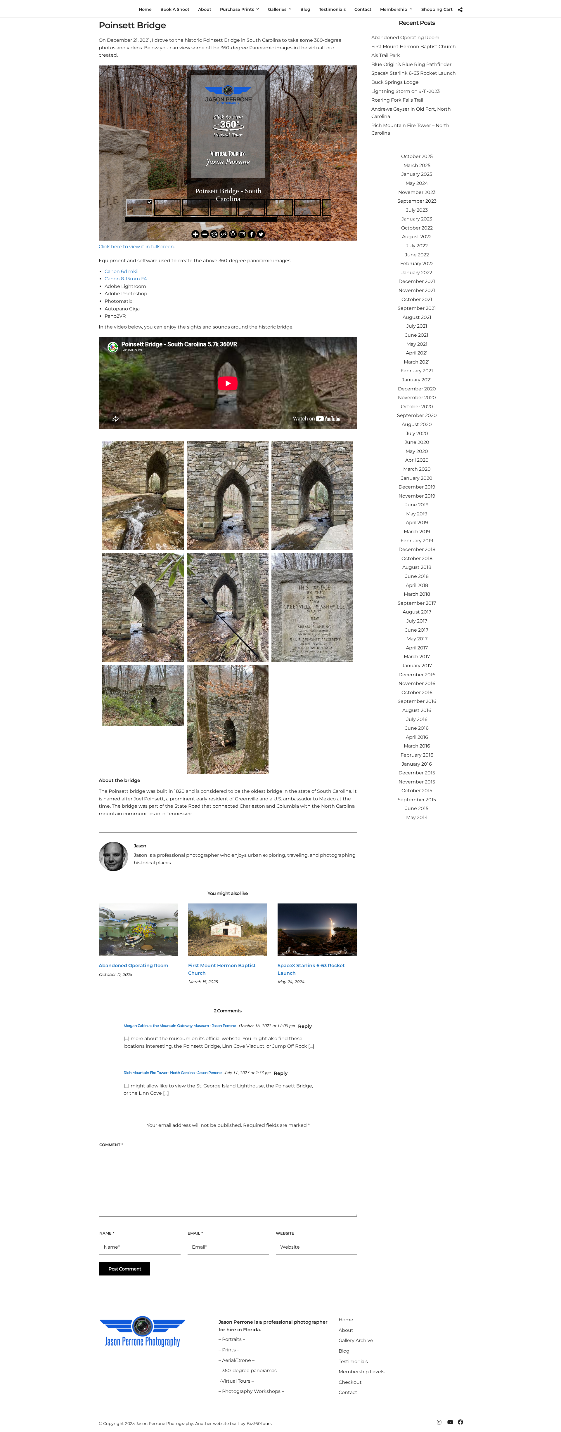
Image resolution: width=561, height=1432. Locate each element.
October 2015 (416, 790)
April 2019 (417, 522)
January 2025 (416, 174)
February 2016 (417, 755)
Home (346, 1319)
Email (195, 1233)
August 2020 (417, 424)
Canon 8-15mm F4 (126, 278)
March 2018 (417, 594)
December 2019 (417, 487)
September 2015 (417, 799)
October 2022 (417, 228)
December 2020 (417, 389)
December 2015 (417, 773)
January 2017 (417, 665)
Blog (344, 1351)
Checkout (350, 1382)
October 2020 (417, 406)
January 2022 (416, 272)
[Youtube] (449, 1422)
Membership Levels (362, 1371)
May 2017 (416, 639)
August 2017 (417, 612)
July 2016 (416, 719)
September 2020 (417, 415)
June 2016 (417, 728)
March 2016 (417, 746)
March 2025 (417, 165)
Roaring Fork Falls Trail (397, 100)
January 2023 (416, 219)
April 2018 (417, 585)
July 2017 (416, 621)
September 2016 (417, 701)
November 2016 (417, 683)
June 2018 (417, 576)
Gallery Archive (356, 1340)
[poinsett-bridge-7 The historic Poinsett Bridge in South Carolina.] (312, 495)
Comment (111, 1144)
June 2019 (417, 505)
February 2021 (417, 370)
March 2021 (417, 362)
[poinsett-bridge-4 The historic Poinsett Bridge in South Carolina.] (228, 495)
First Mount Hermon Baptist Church (413, 46)
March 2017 (417, 656)
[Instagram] (439, 1422)
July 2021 (416, 326)
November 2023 (417, 192)
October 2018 (416, 558)
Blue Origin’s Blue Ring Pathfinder (411, 64)
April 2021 (417, 353)
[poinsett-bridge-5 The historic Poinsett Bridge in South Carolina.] (143, 607)
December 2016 (417, 674)
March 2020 (417, 469)
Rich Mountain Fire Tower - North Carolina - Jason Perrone (172, 1072)
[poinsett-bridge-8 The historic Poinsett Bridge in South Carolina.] (312, 607)
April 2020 (417, 460)
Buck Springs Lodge (395, 82)
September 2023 (417, 201)
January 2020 (416, 478)
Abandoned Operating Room (133, 965)
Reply (305, 1026)
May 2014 (417, 817)
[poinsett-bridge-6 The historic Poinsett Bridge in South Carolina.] (143, 495)
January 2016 (417, 764)
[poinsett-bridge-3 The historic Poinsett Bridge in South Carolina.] (228, 719)
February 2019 (417, 540)
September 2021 (417, 308)
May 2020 (417, 451)
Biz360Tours (259, 1423)
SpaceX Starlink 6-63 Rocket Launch (413, 73)
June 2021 (416, 335)
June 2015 (416, 808)
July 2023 (417, 210)
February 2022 (417, 263)
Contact (348, 1392)
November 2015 (417, 782)
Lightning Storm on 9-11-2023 (405, 91)
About (346, 1330)
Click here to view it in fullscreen (136, 246)
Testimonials (353, 1361)
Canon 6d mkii (121, 271)
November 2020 (417, 397)
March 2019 (417, 531)
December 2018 (417, 549)
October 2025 (417, 156)
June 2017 (416, 630)
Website (285, 1233)
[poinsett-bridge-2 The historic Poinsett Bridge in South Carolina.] (143, 695)
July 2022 (417, 245)
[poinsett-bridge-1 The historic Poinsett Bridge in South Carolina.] (228, 607)
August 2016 (416, 710)
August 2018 (416, 567)
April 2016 (417, 737)
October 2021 (416, 299)
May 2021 (416, 344)
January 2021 (417, 380)
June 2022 (417, 255)
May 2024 (417, 183)
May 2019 (416, 514)
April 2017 (417, 648)
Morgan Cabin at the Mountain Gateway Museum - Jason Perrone (180, 1025)
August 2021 (417, 317)
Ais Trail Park (385, 55)
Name (106, 1233)
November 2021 (417, 290)
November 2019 (417, 496)
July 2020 (417, 433)
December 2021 (417, 281)
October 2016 (416, 692)
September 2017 (417, 603)
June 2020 (417, 442)
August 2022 (417, 236)
